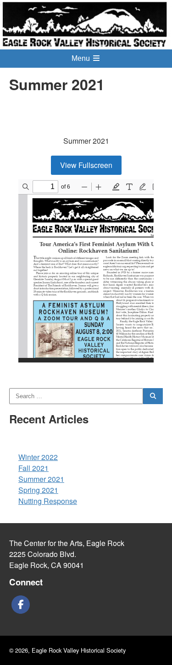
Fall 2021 (33, 468)
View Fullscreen (86, 165)
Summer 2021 (41, 479)
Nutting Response (47, 501)
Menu (82, 58)
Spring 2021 (38, 490)
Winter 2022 (38, 457)
